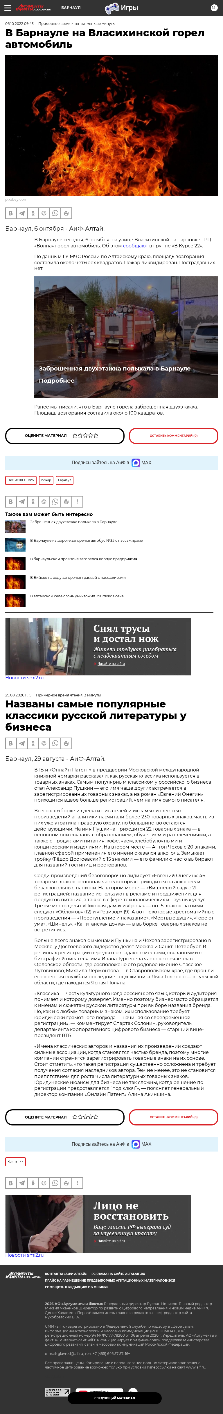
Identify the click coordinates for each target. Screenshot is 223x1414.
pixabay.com (16, 199)
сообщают (136, 246)
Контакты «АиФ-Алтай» (66, 1274)
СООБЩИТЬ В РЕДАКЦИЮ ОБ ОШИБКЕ (76, 1287)
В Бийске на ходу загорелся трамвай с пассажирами (78, 577)
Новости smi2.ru (24, 677)
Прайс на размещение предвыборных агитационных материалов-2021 (110, 1280)
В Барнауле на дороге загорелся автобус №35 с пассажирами (86, 540)
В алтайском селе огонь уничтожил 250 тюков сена (77, 596)
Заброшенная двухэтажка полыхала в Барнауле (115, 368)
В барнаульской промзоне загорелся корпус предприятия (83, 559)
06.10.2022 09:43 (19, 23)
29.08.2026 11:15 (18, 695)
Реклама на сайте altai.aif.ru (118, 1274)
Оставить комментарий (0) (174, 436)
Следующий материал (114, 1398)
